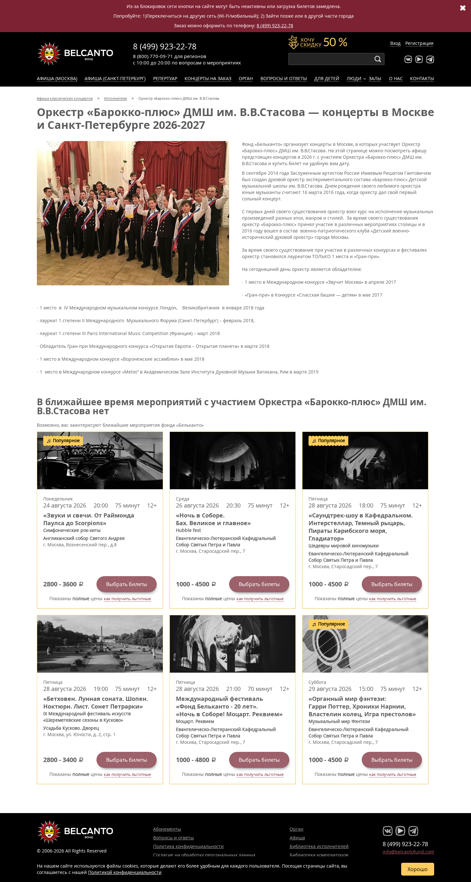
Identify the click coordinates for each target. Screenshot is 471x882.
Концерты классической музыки (75, 53)
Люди (354, 78)
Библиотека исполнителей (319, 846)
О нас (396, 78)
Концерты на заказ (208, 78)
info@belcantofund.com (408, 852)
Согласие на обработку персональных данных (204, 855)
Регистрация (419, 43)
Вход (395, 43)
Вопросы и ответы (283, 78)
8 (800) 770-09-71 (153, 56)
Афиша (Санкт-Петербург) (115, 78)
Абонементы (167, 829)
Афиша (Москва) (57, 78)
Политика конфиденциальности (188, 846)
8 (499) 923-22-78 (275, 25)
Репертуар (165, 78)
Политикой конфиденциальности (124, 872)
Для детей (326, 78)
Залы (375, 78)
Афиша (297, 838)
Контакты (422, 78)
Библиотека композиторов (319, 855)
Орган (246, 78)
